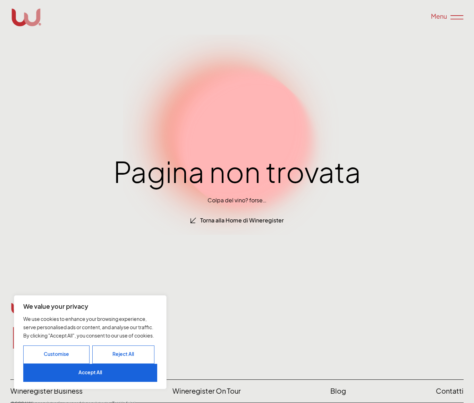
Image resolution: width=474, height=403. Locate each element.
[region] (90, 342)
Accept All (90, 372)
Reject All (123, 354)
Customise (56, 354)
